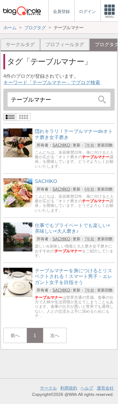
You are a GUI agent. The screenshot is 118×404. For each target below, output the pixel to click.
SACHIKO (61, 145)
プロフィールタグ (64, 44)
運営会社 (105, 388)
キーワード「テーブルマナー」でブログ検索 (51, 82)
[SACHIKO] (17, 205)
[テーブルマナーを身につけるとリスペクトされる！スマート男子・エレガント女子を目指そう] (17, 295)
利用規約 (68, 388)
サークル (48, 388)
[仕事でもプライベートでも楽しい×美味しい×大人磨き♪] (17, 249)
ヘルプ (86, 388)
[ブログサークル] (22, 10)
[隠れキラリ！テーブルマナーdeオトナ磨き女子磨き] (17, 155)
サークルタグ (20, 44)
